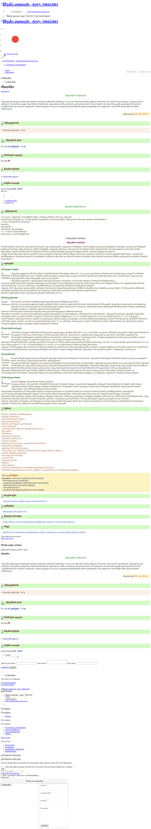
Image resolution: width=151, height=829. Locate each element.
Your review (42, 663)
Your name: (43, 785)
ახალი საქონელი (12, 730)
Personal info (9, 745)
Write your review (7, 538)
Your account (5, 738)
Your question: (44, 808)
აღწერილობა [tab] (11, 201)
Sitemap (8, 716)
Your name (72, 663)
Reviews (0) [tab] (9, 203)
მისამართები (10, 751)
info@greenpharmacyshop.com (39, 12)
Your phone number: (46, 793)
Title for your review (8, 663)
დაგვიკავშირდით (12, 732)
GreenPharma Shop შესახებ (15, 728)
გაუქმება (4, 667)
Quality (8, 655)
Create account (13, 54)
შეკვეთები (9, 747)
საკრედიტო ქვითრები (14, 749)
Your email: (43, 800)
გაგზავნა (12, 667)
